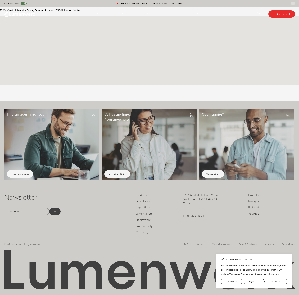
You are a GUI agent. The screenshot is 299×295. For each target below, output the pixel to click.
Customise (231, 281)
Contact (233, 14)
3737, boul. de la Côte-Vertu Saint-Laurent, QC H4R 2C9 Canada (200, 199)
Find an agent (281, 14)
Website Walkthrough (167, 3)
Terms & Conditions (248, 244)
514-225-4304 (117, 174)
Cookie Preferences (221, 244)
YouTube (253, 213)
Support (200, 244)
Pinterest (253, 207)
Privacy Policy (288, 244)
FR (247, 14)
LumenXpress (188, 14)
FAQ (186, 244)
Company (211, 14)
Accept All (277, 281)
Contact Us (213, 174)
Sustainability (144, 226)
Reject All (254, 281)
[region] (254, 271)
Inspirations (138, 14)
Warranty (269, 244)
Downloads (113, 14)
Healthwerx (162, 14)
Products (89, 14)
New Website (11, 3)
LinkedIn (253, 195)
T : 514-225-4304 (193, 216)
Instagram (254, 201)
